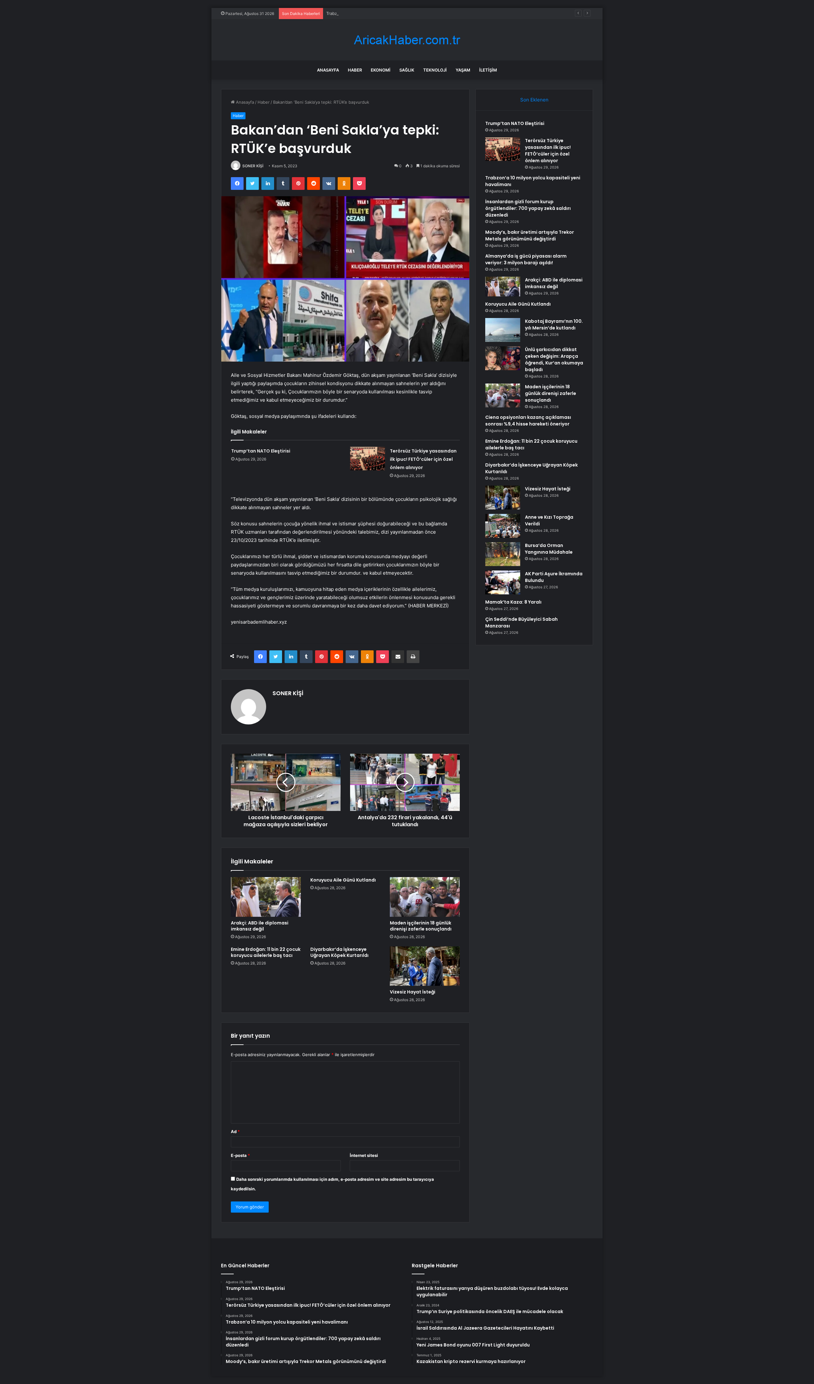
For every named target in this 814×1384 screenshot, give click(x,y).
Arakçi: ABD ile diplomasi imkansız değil (259, 926)
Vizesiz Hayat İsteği (412, 992)
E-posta (240, 1155)
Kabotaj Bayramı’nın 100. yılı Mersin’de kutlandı (554, 324)
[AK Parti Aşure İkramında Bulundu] (502, 582)
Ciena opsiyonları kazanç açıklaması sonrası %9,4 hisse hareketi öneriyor (528, 420)
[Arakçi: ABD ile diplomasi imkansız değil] (266, 897)
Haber (355, 70)
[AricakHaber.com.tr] (407, 40)
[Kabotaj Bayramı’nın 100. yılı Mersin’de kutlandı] (502, 330)
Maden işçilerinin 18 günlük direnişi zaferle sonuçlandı (421, 926)
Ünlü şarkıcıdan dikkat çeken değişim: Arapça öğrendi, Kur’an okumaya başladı (554, 359)
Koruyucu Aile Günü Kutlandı (343, 880)
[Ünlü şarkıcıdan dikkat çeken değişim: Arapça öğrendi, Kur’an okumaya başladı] (502, 358)
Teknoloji (435, 70)
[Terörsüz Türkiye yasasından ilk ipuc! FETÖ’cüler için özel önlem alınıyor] (367, 458)
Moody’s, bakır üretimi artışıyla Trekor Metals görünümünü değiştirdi (529, 235)
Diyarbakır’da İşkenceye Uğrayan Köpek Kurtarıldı (339, 952)
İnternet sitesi (364, 1155)
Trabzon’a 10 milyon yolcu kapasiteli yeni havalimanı (376, 13)
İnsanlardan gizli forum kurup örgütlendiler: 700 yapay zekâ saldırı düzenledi (528, 208)
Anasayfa (328, 70)
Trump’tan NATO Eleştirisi (260, 451)
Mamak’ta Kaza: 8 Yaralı (513, 602)
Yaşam (463, 70)
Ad (235, 1131)
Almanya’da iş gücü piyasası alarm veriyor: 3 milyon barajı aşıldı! (526, 259)
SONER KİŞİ (252, 165)
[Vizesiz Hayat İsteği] (425, 966)
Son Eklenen (534, 100)
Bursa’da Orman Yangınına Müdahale (549, 548)
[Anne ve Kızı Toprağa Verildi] (502, 526)
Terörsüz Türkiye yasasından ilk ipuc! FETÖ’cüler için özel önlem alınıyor (423, 459)
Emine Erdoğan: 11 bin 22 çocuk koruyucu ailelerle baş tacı (265, 952)
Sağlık (406, 70)
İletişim (488, 70)
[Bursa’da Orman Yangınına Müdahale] (502, 554)
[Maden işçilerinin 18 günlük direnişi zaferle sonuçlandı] (425, 897)
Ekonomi (380, 70)
